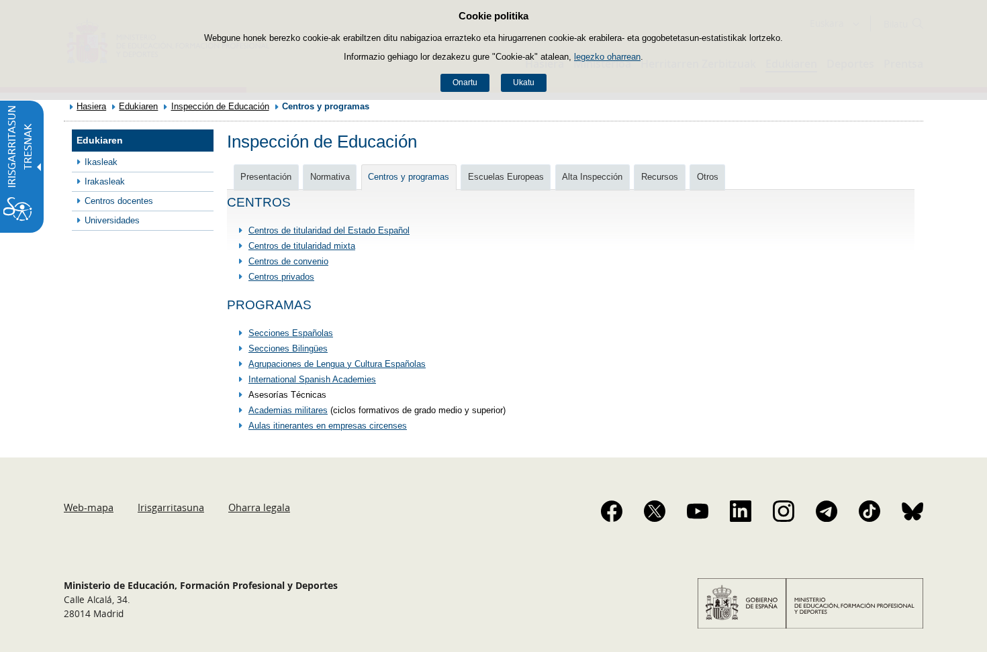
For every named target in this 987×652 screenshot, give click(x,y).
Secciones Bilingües (288, 348)
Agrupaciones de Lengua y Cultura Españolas (337, 364)
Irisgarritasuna (171, 507)
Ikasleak (101, 162)
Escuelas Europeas (506, 177)
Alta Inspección (592, 177)
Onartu (465, 82)
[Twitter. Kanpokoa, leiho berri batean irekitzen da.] (654, 511)
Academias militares (288, 410)
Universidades (112, 220)
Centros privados (281, 277)
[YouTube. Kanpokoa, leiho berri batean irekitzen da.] (697, 511)
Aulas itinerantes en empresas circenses (327, 426)
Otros (707, 177)
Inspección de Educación (220, 106)
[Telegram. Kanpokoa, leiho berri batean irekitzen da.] (826, 511)
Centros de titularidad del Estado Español (329, 230)
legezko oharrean (607, 57)
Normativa (330, 177)
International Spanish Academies (312, 379)
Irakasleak (105, 181)
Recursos (659, 177)
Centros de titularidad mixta (301, 246)
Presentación (265, 177)
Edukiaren (138, 106)
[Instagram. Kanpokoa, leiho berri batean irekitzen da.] (783, 511)
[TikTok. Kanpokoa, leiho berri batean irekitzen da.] (869, 511)
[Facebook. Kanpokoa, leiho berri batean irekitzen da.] (611, 511)
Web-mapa (88, 507)
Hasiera (91, 106)
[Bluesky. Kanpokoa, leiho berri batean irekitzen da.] (912, 511)
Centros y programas (408, 177)
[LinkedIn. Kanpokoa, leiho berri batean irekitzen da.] (740, 511)
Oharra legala (259, 507)
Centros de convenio (288, 261)
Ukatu (523, 82)
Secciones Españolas (290, 333)
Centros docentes (119, 201)
